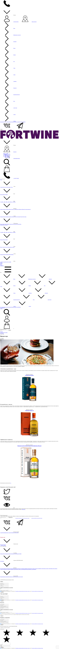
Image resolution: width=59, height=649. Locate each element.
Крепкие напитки (14, 532)
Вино (14, 28)
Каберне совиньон (3, 209)
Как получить (6, 568)
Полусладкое (9, 187)
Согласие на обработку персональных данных (37, 591)
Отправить (2, 647)
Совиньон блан (16, 209)
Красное (3, 194)
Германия (10, 216)
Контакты (1, 544)
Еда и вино (2, 333)
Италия (4, 216)
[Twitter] (6, 494)
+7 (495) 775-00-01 (16, 178)
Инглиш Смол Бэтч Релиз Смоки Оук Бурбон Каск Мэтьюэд (29, 445)
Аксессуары (2, 265)
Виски (14, 48)
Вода (14, 101)
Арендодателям (20, 576)
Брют (1, 247)
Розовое (6, 194)
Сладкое (1, 187)
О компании (6, 553)
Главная (1, 331)
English (20, 553)
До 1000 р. (2, 232)
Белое (1, 194)
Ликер (14, 74)
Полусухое (5, 187)
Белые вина (1, 533)
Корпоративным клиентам (4, 576)
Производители (13, 553)
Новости (1, 553)
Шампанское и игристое (8, 532)
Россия (22, 216)
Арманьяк (14, 81)
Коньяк (1, 263)
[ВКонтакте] (6, 501)
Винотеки (14, 151)
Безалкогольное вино (16, 94)
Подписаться (10, 517)
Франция (1, 216)
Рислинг (12, 209)
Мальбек (7, 209)
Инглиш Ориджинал (29, 375)
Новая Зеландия (14, 216)
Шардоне (20, 209)
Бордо (1, 224)
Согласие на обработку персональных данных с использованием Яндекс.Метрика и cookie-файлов (21, 569)
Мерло (10, 209)
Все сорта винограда (27, 209)
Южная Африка (11, 254)
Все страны (24, 216)
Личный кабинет (16, 21)
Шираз (23, 209)
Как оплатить (10, 568)
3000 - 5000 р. (10, 232)
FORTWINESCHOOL (16, 158)
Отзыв (1, 644)
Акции (14, 114)
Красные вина (2, 535)
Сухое (12, 187)
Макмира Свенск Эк (29, 410)
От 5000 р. (14, 232)
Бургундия (14, 224)
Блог (4, 553)
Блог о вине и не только (3, 332)
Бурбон (30, 306)
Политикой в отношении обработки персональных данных (22, 591)
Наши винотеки (34, 21)
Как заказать (2, 568)
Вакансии (17, 553)
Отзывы (4, 544)
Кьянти (3, 224)
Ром (14, 61)
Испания (7, 216)
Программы (2, 561)
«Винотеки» (23, 509)
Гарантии (9, 553)
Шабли (8, 224)
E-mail (1, 646)
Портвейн (14, 41)
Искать (10, 330)
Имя (1, 645)
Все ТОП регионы (18, 224)
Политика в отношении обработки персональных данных (26, 568)
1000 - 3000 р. (6, 232)
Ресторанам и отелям (11, 576)
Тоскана (11, 224)
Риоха (6, 224)
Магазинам (16, 576)
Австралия (19, 216)
